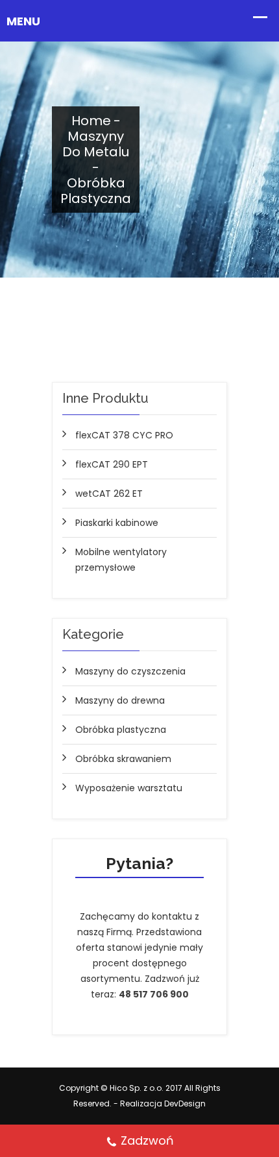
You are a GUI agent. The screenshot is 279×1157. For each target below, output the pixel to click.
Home (91, 121)
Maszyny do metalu (95, 144)
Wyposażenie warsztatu (128, 787)
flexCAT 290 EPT (111, 464)
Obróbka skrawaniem (123, 758)
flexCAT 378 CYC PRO (124, 435)
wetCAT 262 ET (109, 493)
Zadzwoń (147, 1140)
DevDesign (185, 1103)
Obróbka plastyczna (120, 729)
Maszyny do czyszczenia (130, 671)
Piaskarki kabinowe (116, 522)
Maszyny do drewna (120, 700)
